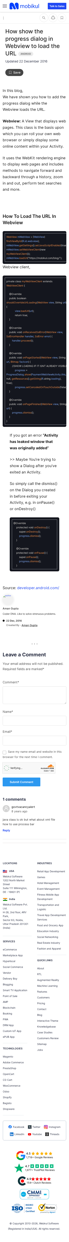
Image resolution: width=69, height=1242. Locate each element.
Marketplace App (13, 955)
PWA (5, 1019)
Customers (43, 997)
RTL (39, 974)
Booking (7, 1013)
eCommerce (10, 949)
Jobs (40, 1049)
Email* (7, 731)
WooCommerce (11, 1085)
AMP (5, 1001)
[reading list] (62, 18)
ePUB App (9, 1036)
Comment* (11, 682)
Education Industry (48, 931)
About (40, 968)
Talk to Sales (57, 6)
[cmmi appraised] (34, 1194)
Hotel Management (48, 882)
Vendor (7, 972)
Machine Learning (47, 985)
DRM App (8, 1025)
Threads (54, 1134)
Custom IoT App (12, 1030)
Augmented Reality (48, 979)
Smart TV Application (15, 990)
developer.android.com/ (38, 588)
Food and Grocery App (50, 925)
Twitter (36, 1126)
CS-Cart (7, 1079)
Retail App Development (51, 871)
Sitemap (42, 1043)
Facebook (18, 1126)
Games (41, 877)
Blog (39, 1014)
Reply (6, 830)
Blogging (8, 984)
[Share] (53, 18)
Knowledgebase (46, 1026)
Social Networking (47, 936)
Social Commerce (13, 966)
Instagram (55, 1126)
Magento (8, 1056)
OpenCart (8, 1073)
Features (42, 991)
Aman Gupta (11, 608)
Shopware (9, 1108)
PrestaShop (9, 1068)
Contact (41, 1009)
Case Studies (44, 1032)
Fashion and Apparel (49, 948)
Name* (8, 712)
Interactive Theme (47, 1020)
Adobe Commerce (13, 1062)
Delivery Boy (10, 978)
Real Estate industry (48, 942)
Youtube (37, 1134)
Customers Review (48, 1038)
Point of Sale (10, 996)
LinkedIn (19, 1134)
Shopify (7, 1097)
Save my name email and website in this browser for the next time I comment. (32, 754)
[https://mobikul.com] (25, 6)
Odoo (6, 1091)
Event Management (48, 888)
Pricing (41, 1003)
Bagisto (7, 1103)
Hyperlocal (9, 961)
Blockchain (9, 1007)
